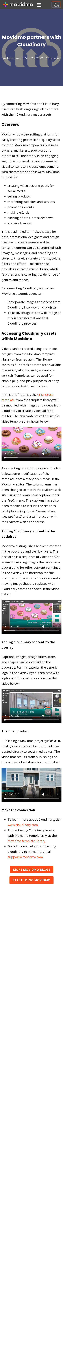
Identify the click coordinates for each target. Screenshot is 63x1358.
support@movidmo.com (25, 857)
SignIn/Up (56, 4)
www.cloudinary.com (23, 825)
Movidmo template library (26, 841)
